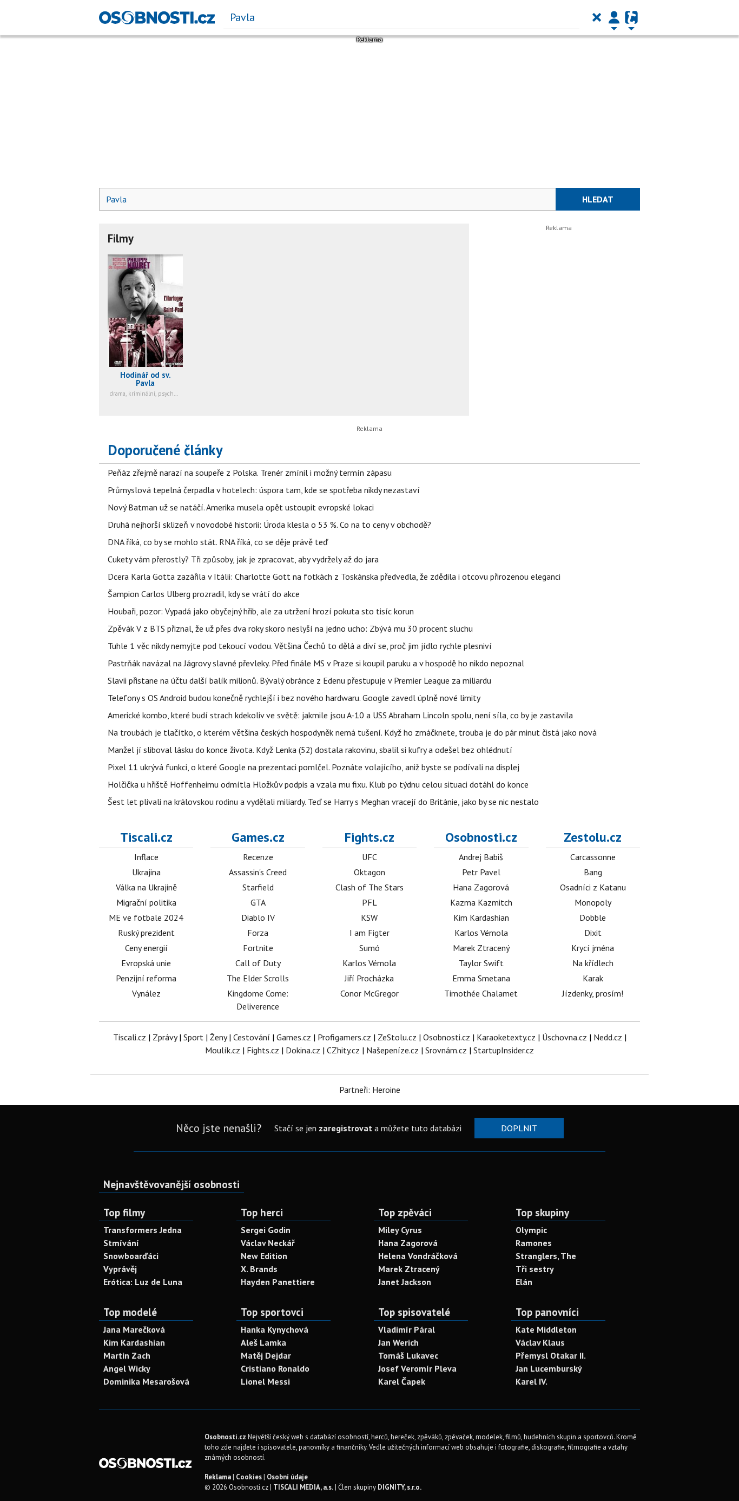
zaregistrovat (345, 1128)
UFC (369, 856)
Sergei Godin (266, 1229)
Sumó (369, 947)
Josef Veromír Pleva (417, 1368)
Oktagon (369, 872)
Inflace (146, 856)
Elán (524, 1281)
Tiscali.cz (146, 837)
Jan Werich (398, 1342)
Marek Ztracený (481, 947)
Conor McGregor (369, 993)
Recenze (258, 856)
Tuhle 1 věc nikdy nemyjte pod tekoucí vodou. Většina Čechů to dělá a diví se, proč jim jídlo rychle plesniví (300, 645)
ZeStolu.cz (397, 1037)
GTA (258, 902)
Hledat (597, 199)
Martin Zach (126, 1355)
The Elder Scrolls (258, 978)
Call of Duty (258, 963)
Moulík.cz (222, 1050)
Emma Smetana (481, 978)
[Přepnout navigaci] (614, 17)
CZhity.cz (343, 1050)
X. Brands (259, 1268)
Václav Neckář (268, 1242)
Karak (593, 978)
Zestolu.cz (593, 837)
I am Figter (369, 932)
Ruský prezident (146, 932)
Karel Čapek (401, 1381)
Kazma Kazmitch (481, 902)
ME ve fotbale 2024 (146, 917)
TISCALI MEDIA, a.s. (303, 1487)
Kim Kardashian (481, 917)
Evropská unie (146, 963)
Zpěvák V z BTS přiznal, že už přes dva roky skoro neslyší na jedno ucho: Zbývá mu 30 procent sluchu (290, 628)
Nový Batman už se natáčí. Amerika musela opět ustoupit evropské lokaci (241, 507)
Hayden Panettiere (278, 1281)
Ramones (534, 1242)
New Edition (264, 1255)
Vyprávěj (120, 1268)
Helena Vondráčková (418, 1255)
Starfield (258, 887)
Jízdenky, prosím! (592, 993)
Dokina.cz (303, 1050)
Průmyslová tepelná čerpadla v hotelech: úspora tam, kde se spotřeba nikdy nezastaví (264, 489)
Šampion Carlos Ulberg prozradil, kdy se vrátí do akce (204, 593)
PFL (369, 902)
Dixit (593, 932)
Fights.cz (369, 837)
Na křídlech (592, 963)
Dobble (592, 917)
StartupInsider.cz (503, 1050)
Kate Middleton (546, 1329)
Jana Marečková (134, 1329)
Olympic (531, 1229)
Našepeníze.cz (392, 1050)
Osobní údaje (287, 1477)
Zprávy (165, 1037)
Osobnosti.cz (481, 837)
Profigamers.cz (344, 1037)
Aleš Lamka (263, 1342)
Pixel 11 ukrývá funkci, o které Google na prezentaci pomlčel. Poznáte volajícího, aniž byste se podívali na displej (313, 767)
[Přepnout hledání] (596, 17)
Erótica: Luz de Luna (142, 1281)
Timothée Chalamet (481, 993)
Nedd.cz (607, 1037)
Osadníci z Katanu (593, 887)
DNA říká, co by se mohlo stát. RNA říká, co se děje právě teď (218, 541)
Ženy (218, 1037)
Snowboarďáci (131, 1255)
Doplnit (519, 1128)
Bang (593, 872)
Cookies (249, 1477)
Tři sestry (535, 1268)
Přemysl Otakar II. (551, 1355)
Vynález (146, 993)
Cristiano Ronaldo (275, 1368)
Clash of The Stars (369, 887)
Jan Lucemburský (549, 1368)
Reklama (217, 1477)
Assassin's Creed (258, 872)
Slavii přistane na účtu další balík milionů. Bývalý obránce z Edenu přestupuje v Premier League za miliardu (299, 680)
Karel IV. (531, 1381)
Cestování (251, 1037)
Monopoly (593, 902)
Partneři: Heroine (369, 1089)
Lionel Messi (265, 1381)
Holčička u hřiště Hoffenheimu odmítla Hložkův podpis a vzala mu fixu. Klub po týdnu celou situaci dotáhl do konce (318, 784)
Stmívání (121, 1242)
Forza (257, 932)
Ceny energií (146, 947)
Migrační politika (146, 902)
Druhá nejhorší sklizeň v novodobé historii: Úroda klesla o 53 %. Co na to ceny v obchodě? (269, 524)
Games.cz (258, 837)
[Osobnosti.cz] (157, 17)
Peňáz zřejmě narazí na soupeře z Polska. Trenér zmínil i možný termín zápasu (250, 472)
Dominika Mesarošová (146, 1381)
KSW (369, 917)
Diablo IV (258, 917)
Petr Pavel (481, 872)
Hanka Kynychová (274, 1329)
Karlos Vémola (369, 963)
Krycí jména (592, 947)
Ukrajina (146, 872)
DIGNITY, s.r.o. (399, 1487)
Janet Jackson (404, 1281)
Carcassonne (593, 856)
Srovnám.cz (446, 1050)
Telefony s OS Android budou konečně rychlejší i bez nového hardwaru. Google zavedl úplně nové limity (294, 697)
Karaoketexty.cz (506, 1037)
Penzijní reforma (146, 978)
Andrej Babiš (481, 856)
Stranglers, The (546, 1255)
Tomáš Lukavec (408, 1355)
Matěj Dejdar (266, 1355)
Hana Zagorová (481, 887)
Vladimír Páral (406, 1329)
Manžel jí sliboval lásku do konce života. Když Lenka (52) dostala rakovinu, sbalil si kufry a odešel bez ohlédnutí (310, 749)
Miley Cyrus (400, 1229)
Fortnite (258, 947)
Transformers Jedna (142, 1229)
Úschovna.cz (564, 1037)
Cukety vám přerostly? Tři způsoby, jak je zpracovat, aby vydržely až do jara (243, 559)
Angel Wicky (126, 1368)
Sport (193, 1037)
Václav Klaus (540, 1342)
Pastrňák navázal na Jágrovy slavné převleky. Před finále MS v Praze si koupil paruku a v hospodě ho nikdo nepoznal (316, 663)
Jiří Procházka (369, 978)
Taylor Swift (481, 963)
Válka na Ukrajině (146, 887)
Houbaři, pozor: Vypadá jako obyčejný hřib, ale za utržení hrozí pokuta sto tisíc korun (261, 611)
